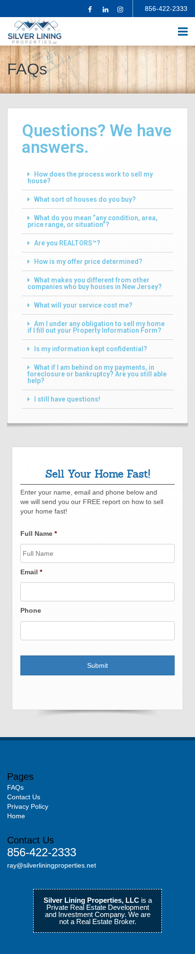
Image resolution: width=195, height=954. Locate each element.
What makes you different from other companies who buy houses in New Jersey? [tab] (94, 283)
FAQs (15, 787)
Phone (30, 610)
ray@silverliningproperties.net (51, 865)
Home (16, 816)
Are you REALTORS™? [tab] (67, 243)
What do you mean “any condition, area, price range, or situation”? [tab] (92, 221)
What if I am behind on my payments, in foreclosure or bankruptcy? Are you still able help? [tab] (97, 374)
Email (31, 572)
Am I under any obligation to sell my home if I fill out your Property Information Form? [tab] (96, 327)
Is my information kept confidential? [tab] (90, 349)
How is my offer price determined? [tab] (88, 261)
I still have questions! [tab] (67, 399)
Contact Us (23, 797)
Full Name (38, 533)
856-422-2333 (166, 8)
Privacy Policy (27, 806)
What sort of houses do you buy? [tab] (85, 199)
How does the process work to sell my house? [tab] (90, 177)
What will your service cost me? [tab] (83, 305)
